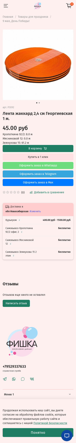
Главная (8, 16)
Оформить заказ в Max (38, 182)
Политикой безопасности (50, 423)
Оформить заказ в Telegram (38, 174)
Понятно (38, 432)
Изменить (35, 211)
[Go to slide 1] (36, 102)
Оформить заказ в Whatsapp (38, 165)
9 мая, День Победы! (16, 21)
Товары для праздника (33, 16)
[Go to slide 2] (39, 102)
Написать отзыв (16, 303)
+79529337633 (14, 366)
